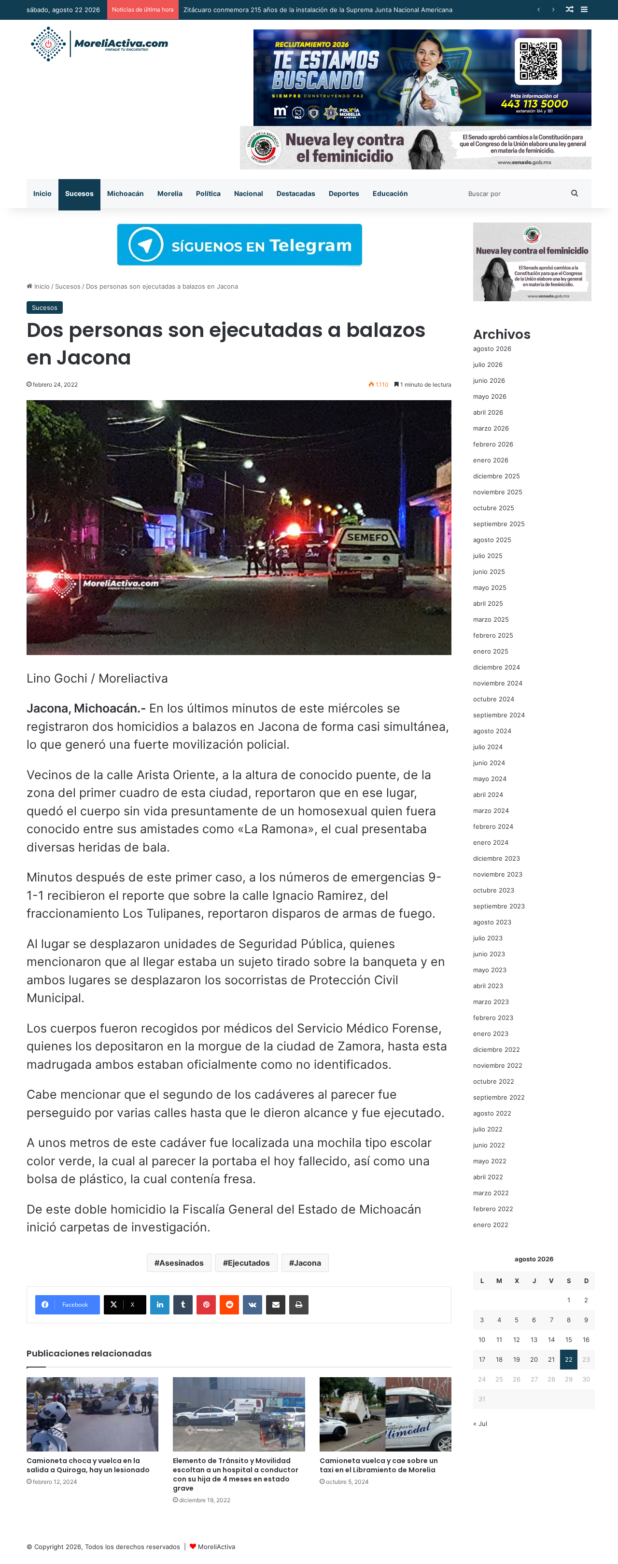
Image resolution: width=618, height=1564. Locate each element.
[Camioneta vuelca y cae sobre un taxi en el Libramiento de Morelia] (385, 1414)
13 (534, 1339)
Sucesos (79, 193)
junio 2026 (489, 380)
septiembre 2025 (499, 524)
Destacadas (296, 193)
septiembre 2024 (499, 715)
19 (516, 1359)
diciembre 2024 (496, 667)
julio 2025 (488, 555)
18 (499, 1359)
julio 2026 (488, 364)
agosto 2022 (492, 1113)
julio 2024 (488, 747)
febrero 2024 (493, 826)
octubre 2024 (493, 699)
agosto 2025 (492, 540)
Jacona (307, 1263)
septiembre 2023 (499, 906)
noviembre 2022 (497, 1065)
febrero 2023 (493, 1017)
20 (534, 1359)
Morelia (170, 193)
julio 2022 (488, 1129)
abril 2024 (488, 794)
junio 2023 (489, 954)
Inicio (42, 193)
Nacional (248, 193)
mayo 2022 (489, 1161)
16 (586, 1339)
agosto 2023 (492, 922)
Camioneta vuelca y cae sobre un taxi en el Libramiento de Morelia (379, 1465)
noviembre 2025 (497, 492)
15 (568, 1339)
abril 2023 (488, 986)
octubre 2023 (493, 890)
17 (482, 1359)
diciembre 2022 (496, 1049)
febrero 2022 (493, 1209)
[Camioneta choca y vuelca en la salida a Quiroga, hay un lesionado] (92, 1414)
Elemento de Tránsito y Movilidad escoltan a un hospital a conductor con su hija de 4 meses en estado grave (235, 1474)
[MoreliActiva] (99, 44)
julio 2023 (488, 938)
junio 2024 (489, 763)
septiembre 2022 (499, 1097)
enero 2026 (490, 460)
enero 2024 (490, 842)
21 (551, 1359)
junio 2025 (489, 571)
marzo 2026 (491, 428)
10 (481, 1339)
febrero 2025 (493, 635)
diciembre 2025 (496, 476)
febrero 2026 (493, 444)
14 (551, 1339)
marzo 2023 (491, 1001)
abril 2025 (488, 603)
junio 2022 (489, 1145)
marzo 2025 (491, 619)
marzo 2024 (491, 810)
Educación (390, 193)
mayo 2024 (489, 778)
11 (499, 1339)
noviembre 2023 (497, 874)
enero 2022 (490, 1225)
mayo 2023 (489, 970)
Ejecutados (249, 1263)
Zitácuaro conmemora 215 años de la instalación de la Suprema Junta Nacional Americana (317, 10)
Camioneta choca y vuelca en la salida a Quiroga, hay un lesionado (88, 1465)
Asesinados (181, 1263)
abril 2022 (488, 1177)
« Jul (480, 1423)
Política (208, 193)
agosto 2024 (492, 731)
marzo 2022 (491, 1193)
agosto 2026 (492, 348)
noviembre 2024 (497, 683)
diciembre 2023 (496, 858)
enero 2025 (490, 651)
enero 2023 (490, 1033)
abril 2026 (488, 412)
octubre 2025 (493, 508)
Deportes (344, 193)
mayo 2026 (489, 396)
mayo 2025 (489, 587)
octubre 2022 (493, 1081)
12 (516, 1339)
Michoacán (125, 193)
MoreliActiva (216, 1546)
